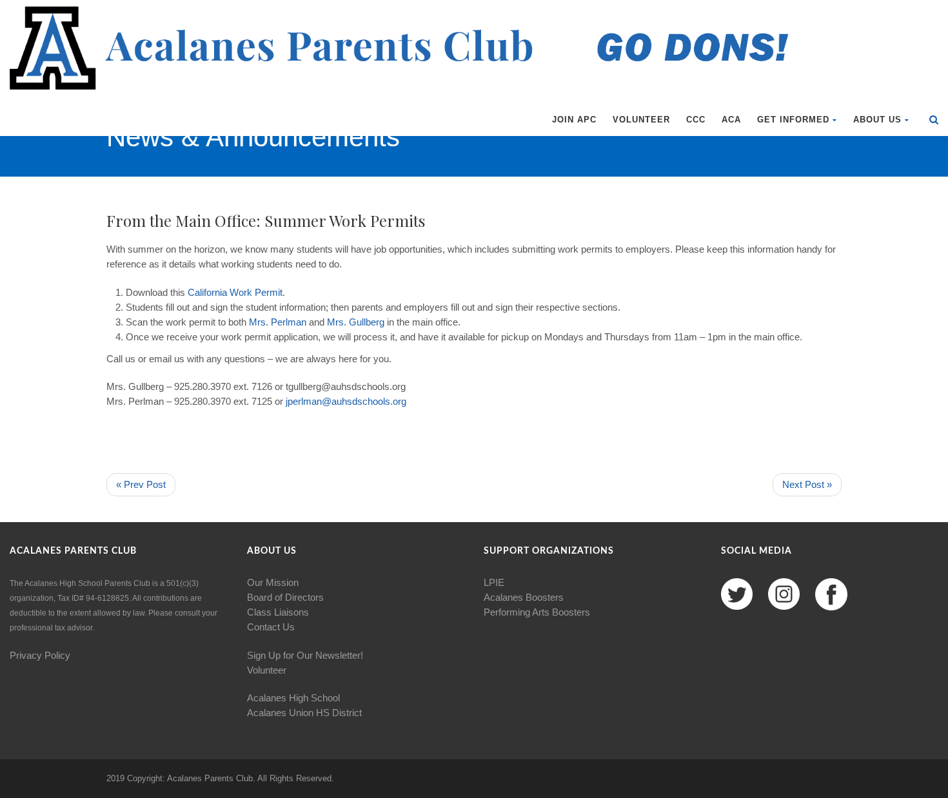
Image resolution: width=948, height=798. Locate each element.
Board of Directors (285, 597)
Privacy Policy (40, 655)
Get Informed (793, 119)
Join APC (574, 119)
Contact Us (271, 626)
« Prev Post (141, 484)
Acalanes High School (293, 697)
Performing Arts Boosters (537, 612)
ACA (731, 119)
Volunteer (641, 119)
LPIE (494, 582)
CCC (696, 119)
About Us (877, 119)
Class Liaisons (278, 612)
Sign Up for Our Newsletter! (305, 655)
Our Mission (273, 582)
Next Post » (807, 484)
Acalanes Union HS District (304, 712)
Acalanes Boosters (524, 597)
